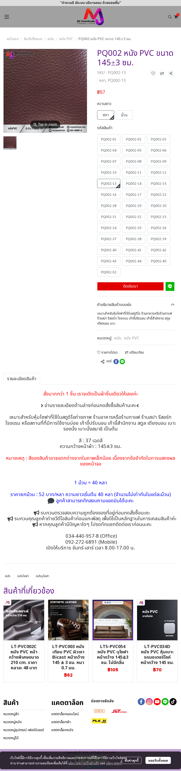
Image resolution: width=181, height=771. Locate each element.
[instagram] (149, 701)
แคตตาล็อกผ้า (61, 722)
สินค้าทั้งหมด (33, 39)
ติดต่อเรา (130, 286)
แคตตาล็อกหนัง (62, 730)
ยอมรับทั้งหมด (158, 760)
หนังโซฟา (23, 576)
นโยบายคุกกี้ (114, 763)
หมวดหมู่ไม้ (11, 738)
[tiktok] (173, 701)
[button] (170, 17)
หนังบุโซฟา (42, 576)
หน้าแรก (13, 39)
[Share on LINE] (122, 361)
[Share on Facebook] (116, 361)
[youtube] (157, 701)
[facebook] (141, 701)
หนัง (50, 39)
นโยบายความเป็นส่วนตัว (83, 763)
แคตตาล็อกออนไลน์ (65, 714)
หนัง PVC (66, 39)
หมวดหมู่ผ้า (11, 714)
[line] (165, 701)
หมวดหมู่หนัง (12, 722)
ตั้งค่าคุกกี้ (132, 760)
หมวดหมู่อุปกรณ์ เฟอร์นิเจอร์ (23, 730)
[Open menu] (6, 16)
